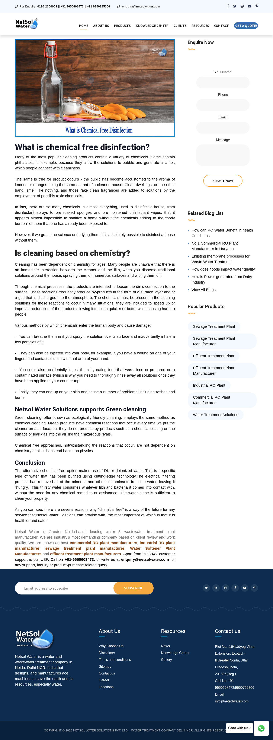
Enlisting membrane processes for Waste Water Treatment (221, 259)
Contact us (107, 673)
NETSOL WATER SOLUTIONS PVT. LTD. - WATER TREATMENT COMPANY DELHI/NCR (133, 730)
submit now (223, 181)
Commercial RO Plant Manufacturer (211, 400)
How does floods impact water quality (223, 269)
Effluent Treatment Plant (213, 356)
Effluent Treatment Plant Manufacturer (213, 371)
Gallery (166, 659)
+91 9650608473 (72, 6)
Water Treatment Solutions (215, 415)
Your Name (222, 72)
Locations (106, 687)
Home (83, 25)
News (165, 646)
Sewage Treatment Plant (214, 326)
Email (223, 117)
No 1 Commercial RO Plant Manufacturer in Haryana (215, 246)
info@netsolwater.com (231, 701)
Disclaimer (107, 653)
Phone (223, 94)
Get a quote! (246, 25)
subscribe (133, 588)
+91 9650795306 (98, 6)
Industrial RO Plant (209, 385)
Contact (221, 25)
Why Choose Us (111, 646)
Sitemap (105, 666)
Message (223, 140)
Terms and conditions (115, 659)
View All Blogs (204, 290)
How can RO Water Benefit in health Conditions (222, 233)
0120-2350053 (47, 6)
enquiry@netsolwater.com (141, 6)
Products (122, 25)
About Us (101, 25)
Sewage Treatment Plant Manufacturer (214, 341)
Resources (200, 25)
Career (104, 680)
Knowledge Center (152, 25)
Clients (180, 25)
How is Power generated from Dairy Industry (222, 279)
